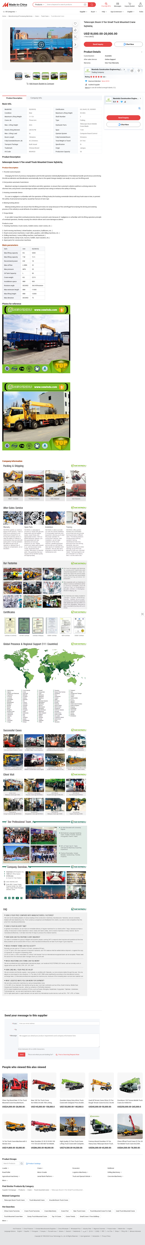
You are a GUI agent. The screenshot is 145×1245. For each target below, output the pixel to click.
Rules (141, 12)
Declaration (95, 1236)
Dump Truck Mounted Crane (37, 1216)
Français (43, 1231)
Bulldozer (111, 1168)
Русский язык (52, 1231)
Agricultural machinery (10, 1176)
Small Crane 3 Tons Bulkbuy (89, 1216)
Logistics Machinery (79, 1172)
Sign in (140, 6)
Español (26, 1231)
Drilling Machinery (114, 1172)
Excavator (76, 1168)
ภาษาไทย (109, 1231)
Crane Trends (70, 1216)
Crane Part (65, 1211)
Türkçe (117, 1231)
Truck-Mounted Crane (57, 16)
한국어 (91, 1231)
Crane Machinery (50, 1211)
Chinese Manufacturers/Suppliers (45, 1228)
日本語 (97, 1231)
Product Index (111, 1228)
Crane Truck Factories (32, 1211)
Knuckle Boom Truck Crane (58, 1200)
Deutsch (68, 1231)
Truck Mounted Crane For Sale (100, 1211)
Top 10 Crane (56, 1216)
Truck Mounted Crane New (13, 1216)
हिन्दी (103, 1231)
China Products (28, 1228)
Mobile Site (121, 1228)
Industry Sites (87, 1228)
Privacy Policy (106, 1236)
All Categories (10, 12)
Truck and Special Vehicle (81, 1176)
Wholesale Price (76, 1228)
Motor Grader (42, 1172)
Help (103, 12)
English (19, 1231)
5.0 (114, 102)
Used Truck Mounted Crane (125, 1211)
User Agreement (85, 1236)
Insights (129, 1228)
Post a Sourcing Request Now (67, 1054)
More (4, 1221)
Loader (4, 1168)
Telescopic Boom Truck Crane (14, 1200)
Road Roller (6, 1172)
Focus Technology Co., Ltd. (57, 1236)
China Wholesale (63, 1228)
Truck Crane (44, 16)
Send (21, 1054)
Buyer (93, 12)
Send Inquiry (98, 44)
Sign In (87, 87)
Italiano (61, 1231)
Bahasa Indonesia (135, 1231)
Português (35, 1231)
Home (4, 16)
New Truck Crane (79, 1211)
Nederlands (76, 1231)
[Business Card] (139, 108)
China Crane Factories (12, 1211)
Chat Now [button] (130, 44)
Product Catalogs (34, 1163)
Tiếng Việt (124, 1231)
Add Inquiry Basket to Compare (41, 83)
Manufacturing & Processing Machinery (20, 16)
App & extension (116, 12)
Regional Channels (99, 1228)
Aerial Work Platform (44, 1176)
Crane (37, 16)
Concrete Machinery (115, 1176)
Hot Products (17, 1228)
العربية (84, 1231)
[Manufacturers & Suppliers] (14, 4)
